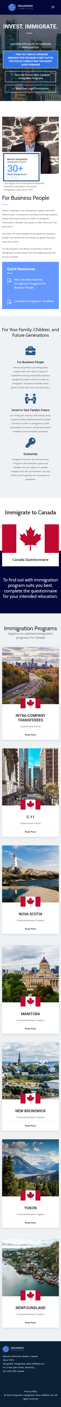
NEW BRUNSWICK (30, 1111)
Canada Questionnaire (30, 559)
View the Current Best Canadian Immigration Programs (32, 76)
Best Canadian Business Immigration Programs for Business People (30, 283)
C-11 (30, 817)
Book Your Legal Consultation (32, 88)
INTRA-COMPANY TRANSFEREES (30, 717)
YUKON (30, 1208)
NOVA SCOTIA (30, 914)
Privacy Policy (30, 1391)
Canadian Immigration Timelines (34, 301)
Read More (30, 734)
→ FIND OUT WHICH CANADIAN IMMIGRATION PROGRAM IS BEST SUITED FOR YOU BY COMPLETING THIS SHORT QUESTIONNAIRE (30, 59)
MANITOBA (30, 1014)
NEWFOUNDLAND (31, 1308)
